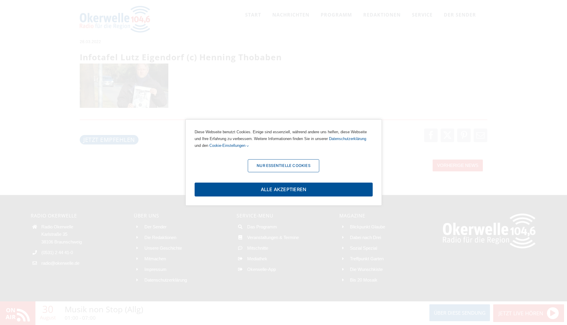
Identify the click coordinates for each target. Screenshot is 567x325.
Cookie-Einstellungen (228, 145)
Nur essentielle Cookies (283, 165)
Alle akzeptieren (284, 189)
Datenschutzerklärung (347, 138)
